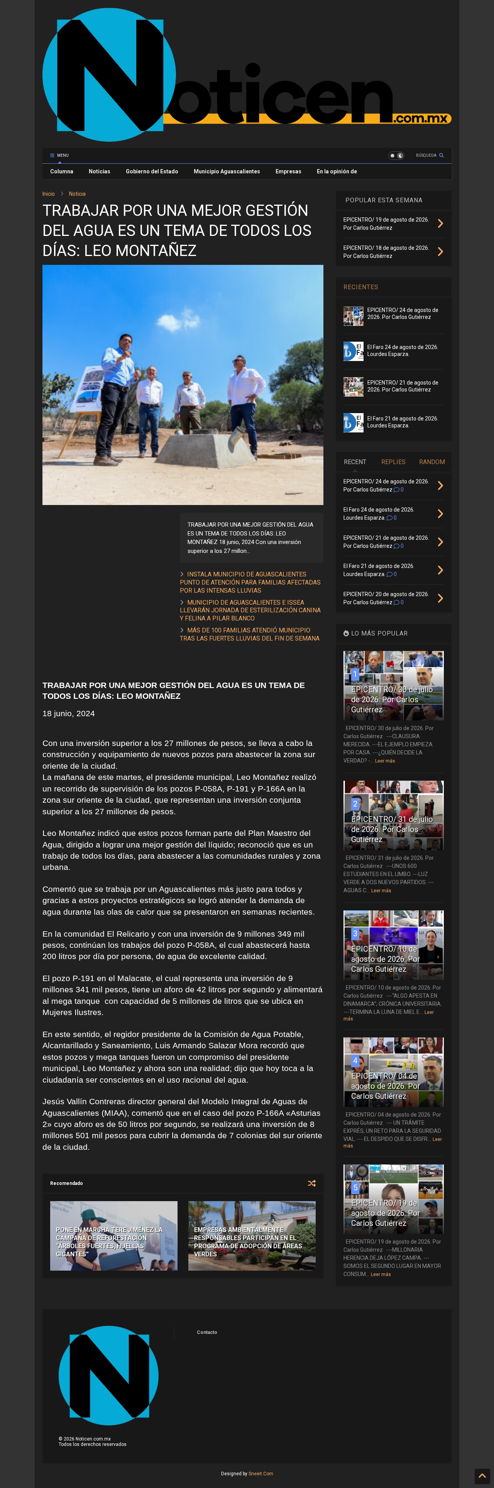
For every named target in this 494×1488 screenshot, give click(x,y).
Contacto (207, 1332)
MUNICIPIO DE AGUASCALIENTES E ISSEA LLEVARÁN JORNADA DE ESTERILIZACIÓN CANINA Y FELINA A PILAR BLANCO (250, 610)
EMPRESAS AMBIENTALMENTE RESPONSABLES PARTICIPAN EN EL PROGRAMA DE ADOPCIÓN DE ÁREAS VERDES (248, 1242)
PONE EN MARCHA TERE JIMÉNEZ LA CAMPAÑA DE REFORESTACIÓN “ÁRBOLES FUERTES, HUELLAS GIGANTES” (109, 1242)
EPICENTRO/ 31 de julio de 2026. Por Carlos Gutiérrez (392, 829)
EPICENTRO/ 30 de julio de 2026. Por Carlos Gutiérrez (392, 699)
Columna (61, 171)
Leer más (385, 761)
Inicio (48, 194)
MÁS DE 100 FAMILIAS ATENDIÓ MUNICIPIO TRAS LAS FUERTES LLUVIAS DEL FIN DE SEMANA (250, 634)
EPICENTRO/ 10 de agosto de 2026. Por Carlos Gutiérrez (385, 959)
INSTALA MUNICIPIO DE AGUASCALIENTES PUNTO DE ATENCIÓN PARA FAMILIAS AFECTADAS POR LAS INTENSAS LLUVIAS (250, 582)
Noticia (77, 194)
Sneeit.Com (261, 1473)
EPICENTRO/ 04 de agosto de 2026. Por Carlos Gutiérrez (385, 1086)
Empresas (288, 171)
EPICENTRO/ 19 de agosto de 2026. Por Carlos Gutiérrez (385, 1213)
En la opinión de (337, 171)
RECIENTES (361, 287)
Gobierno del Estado (152, 171)
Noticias (99, 171)
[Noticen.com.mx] (247, 138)
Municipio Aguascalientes (227, 171)
